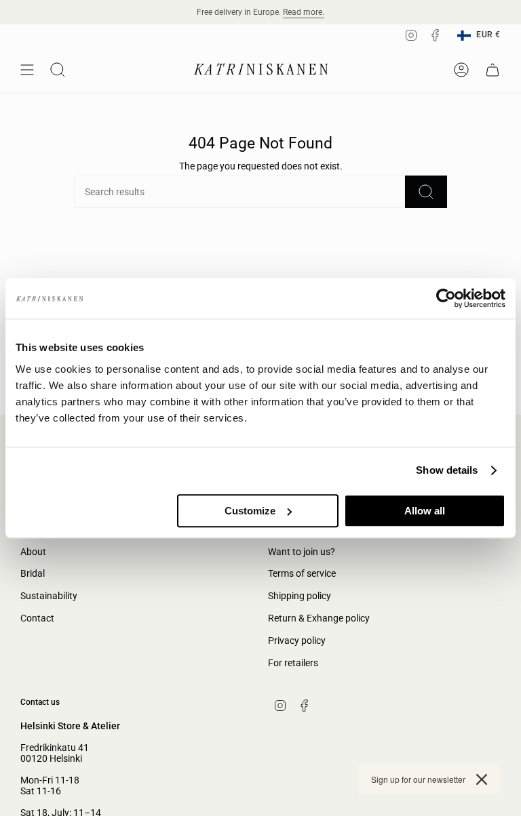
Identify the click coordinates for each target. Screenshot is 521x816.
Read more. (303, 12)
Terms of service (302, 573)
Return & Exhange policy (319, 618)
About (33, 551)
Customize (250, 510)
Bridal (32, 573)
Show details (447, 470)
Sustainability (48, 595)
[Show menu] (27, 69)
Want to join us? (301, 551)
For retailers (293, 662)
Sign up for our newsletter (418, 779)
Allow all (424, 510)
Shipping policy (299, 595)
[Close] (481, 779)
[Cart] (492, 69)
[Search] (426, 192)
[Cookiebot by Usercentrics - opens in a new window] (446, 298)
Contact (37, 618)
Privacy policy (297, 640)
